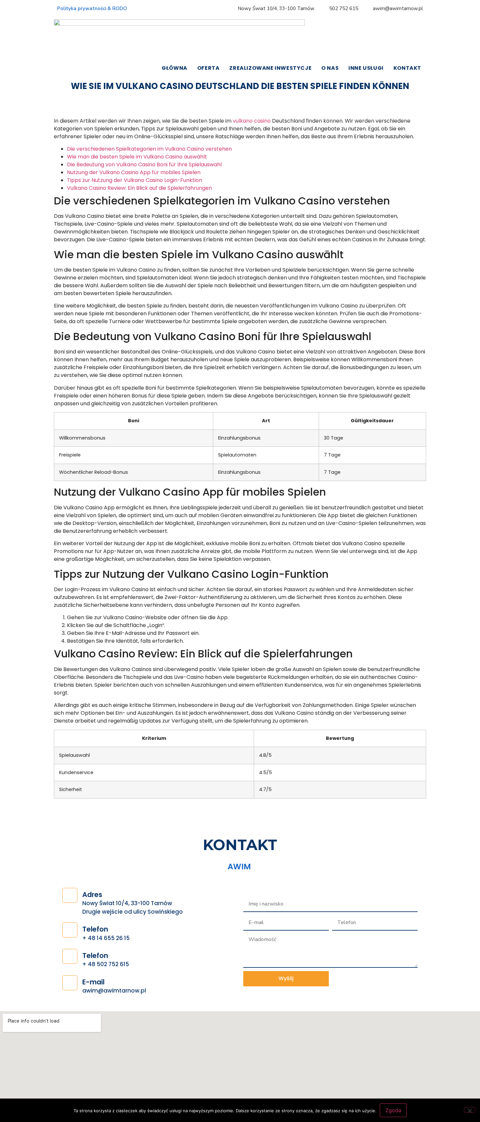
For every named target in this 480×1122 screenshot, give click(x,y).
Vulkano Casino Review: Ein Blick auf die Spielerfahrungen (139, 188)
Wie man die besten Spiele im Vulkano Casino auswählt (137, 156)
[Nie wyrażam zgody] (469, 1110)
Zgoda (393, 1110)
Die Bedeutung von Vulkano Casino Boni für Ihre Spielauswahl (144, 164)
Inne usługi (366, 68)
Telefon (95, 929)
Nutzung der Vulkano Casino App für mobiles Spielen (133, 172)
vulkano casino (252, 121)
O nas (330, 68)
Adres (92, 894)
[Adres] (69, 895)
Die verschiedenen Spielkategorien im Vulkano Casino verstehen (149, 149)
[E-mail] (69, 982)
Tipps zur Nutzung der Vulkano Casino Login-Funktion (134, 180)
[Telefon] (69, 929)
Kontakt (407, 68)
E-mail (93, 982)
